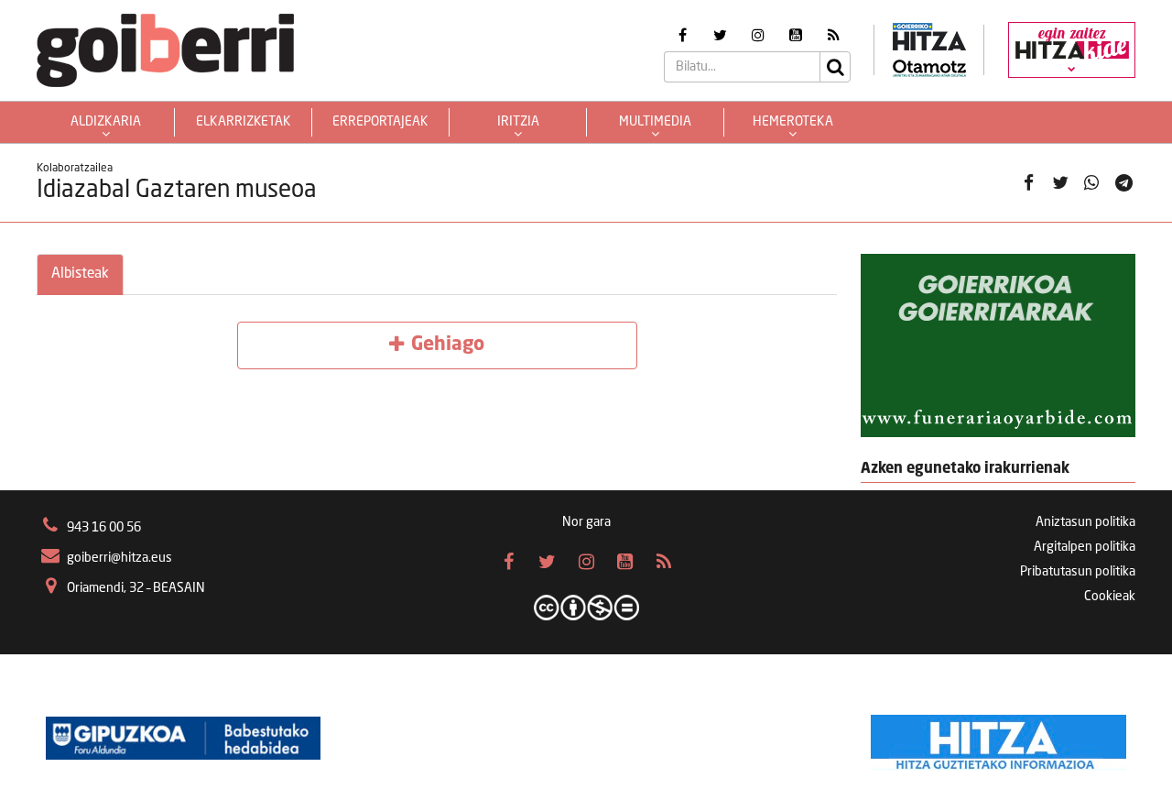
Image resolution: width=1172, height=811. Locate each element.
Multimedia (655, 121)
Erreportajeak (380, 121)
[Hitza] (998, 738)
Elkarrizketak (243, 121)
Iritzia (518, 121)
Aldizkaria (106, 121)
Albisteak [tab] (80, 274)
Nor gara (586, 522)
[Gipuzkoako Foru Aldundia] (183, 738)
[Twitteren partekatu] (1060, 182)
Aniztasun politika (1085, 522)
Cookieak (1109, 596)
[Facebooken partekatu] (1028, 182)
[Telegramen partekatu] (1123, 182)
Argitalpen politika (1084, 547)
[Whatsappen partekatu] (1091, 182)
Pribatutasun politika (1077, 571)
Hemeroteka (793, 121)
